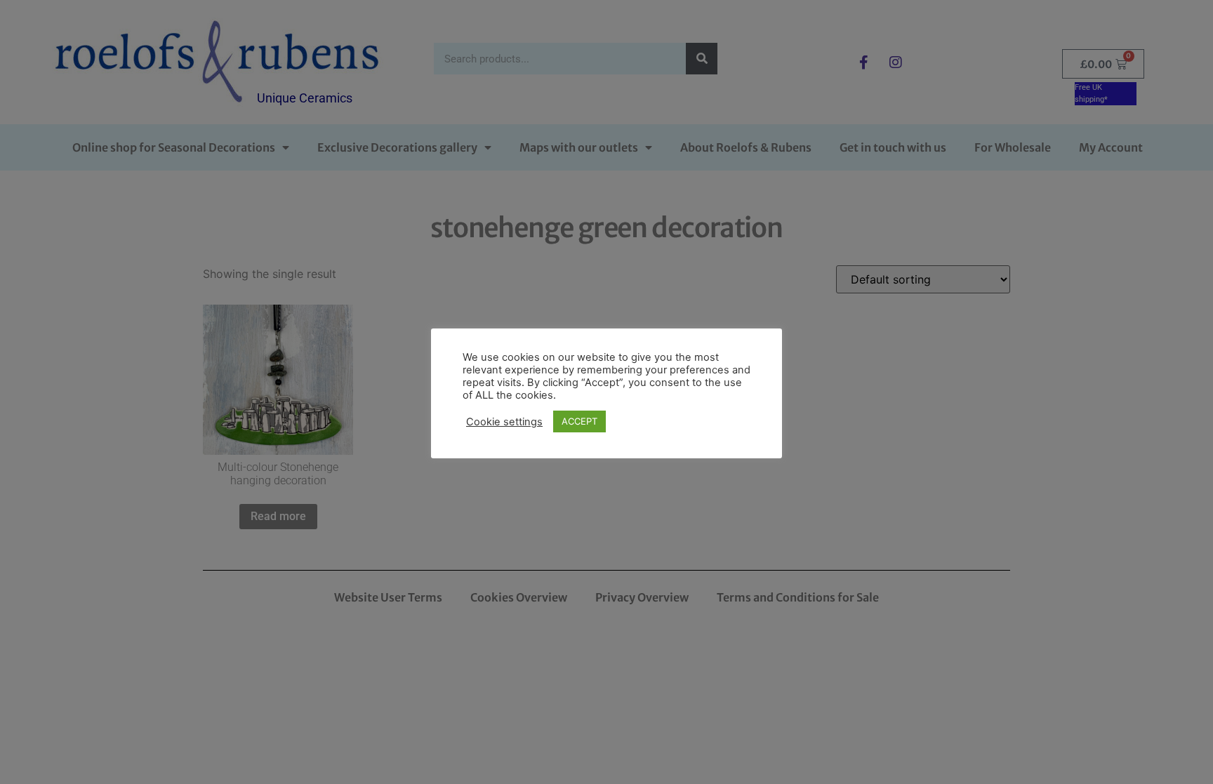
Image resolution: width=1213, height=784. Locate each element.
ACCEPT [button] (579, 421)
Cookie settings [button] (504, 422)
